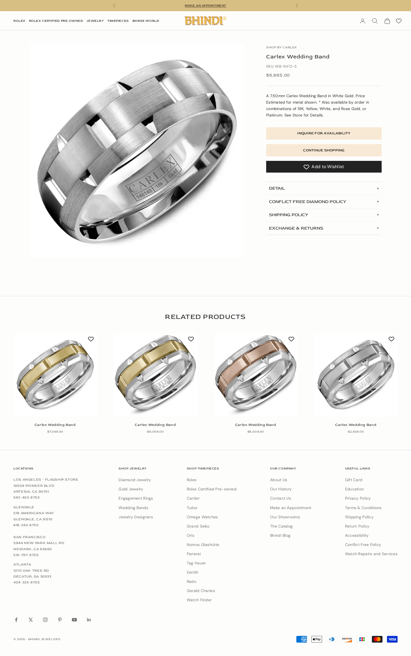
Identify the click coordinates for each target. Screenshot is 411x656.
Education (354, 489)
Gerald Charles (201, 590)
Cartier (193, 498)
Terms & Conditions (363, 507)
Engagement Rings (136, 498)
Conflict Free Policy (363, 544)
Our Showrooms (285, 516)
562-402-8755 (26, 497)
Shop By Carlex (281, 47)
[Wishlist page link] (398, 21)
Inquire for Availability (323, 133)
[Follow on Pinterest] (60, 619)
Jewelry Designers (136, 516)
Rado (191, 581)
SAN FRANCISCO (29, 537)
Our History (281, 489)
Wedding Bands (133, 507)
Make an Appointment (290, 507)
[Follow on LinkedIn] (89, 619)
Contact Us (280, 498)
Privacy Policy (358, 498)
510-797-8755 (26, 555)
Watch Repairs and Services (371, 553)
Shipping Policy (359, 516)
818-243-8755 (26, 525)
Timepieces (118, 21)
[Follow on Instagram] (45, 619)
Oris (190, 535)
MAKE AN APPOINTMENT (205, 5)
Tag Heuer (196, 563)
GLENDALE (23, 507)
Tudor (192, 507)
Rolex (19, 21)
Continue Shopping (323, 150)
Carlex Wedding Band (55, 425)
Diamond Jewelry (135, 479)
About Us (278, 479)
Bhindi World (146, 21)
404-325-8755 (26, 582)
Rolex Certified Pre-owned (212, 489)
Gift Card (354, 479)
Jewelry (95, 21)
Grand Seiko (198, 526)
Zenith (193, 572)
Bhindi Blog (280, 535)
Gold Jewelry (131, 489)
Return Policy (357, 526)
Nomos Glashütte (203, 544)
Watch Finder (199, 599)
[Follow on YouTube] (74, 619)
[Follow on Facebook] (16, 619)
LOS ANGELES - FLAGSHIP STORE (46, 479)
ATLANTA (22, 564)
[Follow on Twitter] (31, 619)
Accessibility (357, 535)
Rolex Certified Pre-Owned (56, 21)
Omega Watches (202, 516)
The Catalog (281, 526)
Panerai (194, 553)
